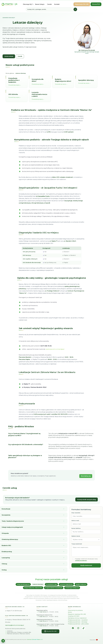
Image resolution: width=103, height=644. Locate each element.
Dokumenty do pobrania (75, 610)
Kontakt (57, 4)
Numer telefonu (76, 528)
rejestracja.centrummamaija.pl (55, 349)
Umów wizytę (8, 56)
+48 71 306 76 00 (45, 346)
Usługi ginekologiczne (23, 584)
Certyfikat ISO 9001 (73, 616)
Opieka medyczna (81, 584)
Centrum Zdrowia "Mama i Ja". (35, 639)
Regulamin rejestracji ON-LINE (77, 614)
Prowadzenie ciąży (51, 584)
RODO (70, 612)
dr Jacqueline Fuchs (51, 187)
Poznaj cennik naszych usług (86, 499)
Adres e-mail (75, 520)
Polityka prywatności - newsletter (78, 620)
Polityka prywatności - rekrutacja (77, 622)
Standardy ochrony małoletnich (77, 618)
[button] (28, 4)
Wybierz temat (75, 536)
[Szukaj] (75, 9)
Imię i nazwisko (75, 512)
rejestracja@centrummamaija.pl (14, 625)
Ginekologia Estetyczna (72, 587)
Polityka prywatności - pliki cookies (78, 624)
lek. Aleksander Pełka (87, 51)
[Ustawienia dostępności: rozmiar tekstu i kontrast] (3, 641)
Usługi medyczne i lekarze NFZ (33, 587)
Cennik (49, 4)
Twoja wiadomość (76, 544)
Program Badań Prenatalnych (53, 587)
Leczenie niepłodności (66, 584)
